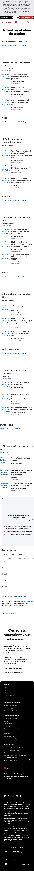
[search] (28, 22)
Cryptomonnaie (6, 425)
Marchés (6, 684)
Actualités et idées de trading (14, 41)
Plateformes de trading (11, 715)
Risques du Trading (10, 812)
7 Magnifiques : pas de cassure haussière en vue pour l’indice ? (20, 76)
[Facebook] (5, 796)
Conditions (17, 774)
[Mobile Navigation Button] (31, 22)
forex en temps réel (20, 596)
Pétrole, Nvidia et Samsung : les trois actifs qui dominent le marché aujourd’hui (21, 397)
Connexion (16, 17)
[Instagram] (9, 796)
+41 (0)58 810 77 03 (14, 750)
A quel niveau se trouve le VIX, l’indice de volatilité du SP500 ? (20, 102)
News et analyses (9, 736)
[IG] (7, 22)
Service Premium (9, 708)
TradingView (8, 721)
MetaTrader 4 (8, 726)
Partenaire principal (17, 847)
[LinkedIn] (21, 796)
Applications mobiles (10, 718)
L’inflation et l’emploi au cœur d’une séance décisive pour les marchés (21, 180)
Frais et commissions (10, 705)
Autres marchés (9, 698)
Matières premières (10, 349)
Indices (5, 273)
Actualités (7, 733)
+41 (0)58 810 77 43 (18, 747)
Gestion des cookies (20, 776)
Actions (5, 196)
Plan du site (9, 774)
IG (4, 774)
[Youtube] (17, 796)
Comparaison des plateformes (13, 728)
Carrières (14, 860)
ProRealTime (8, 723)
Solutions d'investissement (12, 702)
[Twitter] (13, 796)
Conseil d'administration (11, 753)
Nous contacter (9, 744)
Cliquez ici (13, 760)
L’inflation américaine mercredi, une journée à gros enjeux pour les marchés (21, 89)
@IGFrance (12, 613)
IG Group (7, 860)
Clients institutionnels (10, 711)
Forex (4, 118)
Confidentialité (8, 776)
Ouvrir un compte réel (27, 17)
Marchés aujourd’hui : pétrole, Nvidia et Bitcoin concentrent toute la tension (21, 472)
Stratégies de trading (10, 739)
